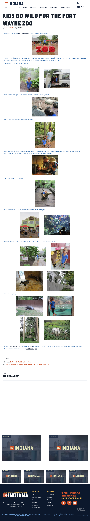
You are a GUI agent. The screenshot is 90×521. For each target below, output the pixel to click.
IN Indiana (35, 492)
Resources (50, 492)
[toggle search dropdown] (78, 3)
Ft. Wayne (28, 364)
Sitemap (54, 514)
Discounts (49, 500)
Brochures (35, 505)
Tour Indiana (50, 494)
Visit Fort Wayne (31, 349)
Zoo (48, 364)
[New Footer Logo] (16, 494)
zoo (31, 346)
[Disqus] (45, 405)
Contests (49, 497)
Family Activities (19, 362)
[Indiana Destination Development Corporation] (14, 3)
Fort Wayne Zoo (23, 33)
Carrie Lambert (8, 28)
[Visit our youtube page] (74, 503)
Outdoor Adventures (39, 364)
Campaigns (50, 502)
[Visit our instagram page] (69, 503)
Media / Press (36, 507)
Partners (34, 500)
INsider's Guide (36, 497)
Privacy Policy (63, 514)
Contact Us (35, 502)
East (11, 362)
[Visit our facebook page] (64, 503)
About (34, 494)
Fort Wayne (28, 362)
